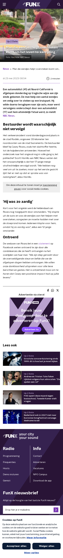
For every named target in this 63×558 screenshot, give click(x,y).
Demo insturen (11, 474)
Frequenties (9, 462)
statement (44, 243)
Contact (37, 456)
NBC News (9, 116)
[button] (4, 4)
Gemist (6, 480)
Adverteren (39, 462)
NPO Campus (40, 474)
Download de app (42, 480)
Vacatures (38, 468)
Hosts (6, 468)
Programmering (11, 456)
